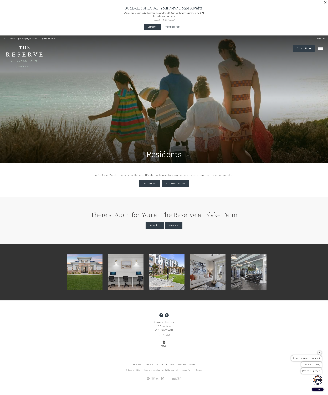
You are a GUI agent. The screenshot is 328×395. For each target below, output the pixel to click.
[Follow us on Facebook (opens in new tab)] (161, 315)
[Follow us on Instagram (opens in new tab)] (167, 315)
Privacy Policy (186, 370)
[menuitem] (137, 364)
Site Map (199, 370)
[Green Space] (166, 272)
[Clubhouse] (84, 272)
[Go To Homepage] (24, 57)
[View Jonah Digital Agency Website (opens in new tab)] (176, 379)
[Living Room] (207, 272)
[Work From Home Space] (126, 272)
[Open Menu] (320, 48)
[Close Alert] (325, 3)
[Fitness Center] (248, 272)
